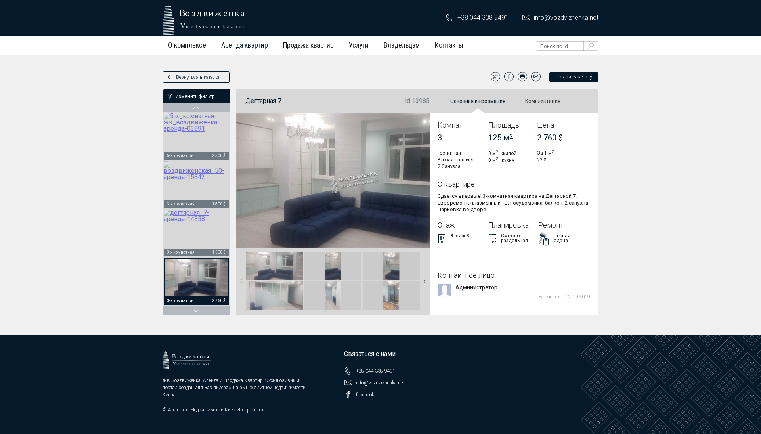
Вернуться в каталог (198, 77)
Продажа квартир (308, 45)
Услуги (359, 45)
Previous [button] (239, 279)
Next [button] (423, 279)
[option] (196, 137)
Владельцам (402, 45)
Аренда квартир (244, 45)
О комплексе (187, 45)
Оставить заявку (573, 77)
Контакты (449, 45)
